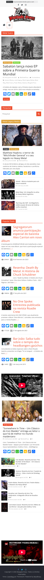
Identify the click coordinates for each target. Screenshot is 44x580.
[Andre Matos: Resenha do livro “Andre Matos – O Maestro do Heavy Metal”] (4, 482)
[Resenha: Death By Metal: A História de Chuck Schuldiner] (7, 267)
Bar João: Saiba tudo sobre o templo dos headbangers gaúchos (27, 342)
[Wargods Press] (4, 25)
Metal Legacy (7, 62)
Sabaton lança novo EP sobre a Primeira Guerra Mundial (21, 70)
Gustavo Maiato (9, 80)
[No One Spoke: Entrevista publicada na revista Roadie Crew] (7, 301)
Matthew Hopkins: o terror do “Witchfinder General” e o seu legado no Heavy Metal (18, 155)
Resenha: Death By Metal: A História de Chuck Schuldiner (26, 271)
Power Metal (17, 83)
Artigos (6, 149)
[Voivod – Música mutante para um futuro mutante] (8, 180)
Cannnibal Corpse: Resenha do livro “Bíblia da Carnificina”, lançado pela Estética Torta (24, 506)
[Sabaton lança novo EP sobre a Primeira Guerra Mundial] (22, 38)
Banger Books (8, 425)
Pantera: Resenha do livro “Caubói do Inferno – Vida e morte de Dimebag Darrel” (28, 473)
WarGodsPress (24, 77)
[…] (11, 249)
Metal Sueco (9, 83)
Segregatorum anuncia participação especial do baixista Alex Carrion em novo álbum (21, 234)
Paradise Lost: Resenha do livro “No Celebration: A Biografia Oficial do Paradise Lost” (23, 495)
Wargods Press (32, 83)
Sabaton (24, 83)
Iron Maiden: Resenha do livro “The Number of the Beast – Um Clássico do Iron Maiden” (28, 462)
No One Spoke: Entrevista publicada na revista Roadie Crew (26, 306)
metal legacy (18, 80)
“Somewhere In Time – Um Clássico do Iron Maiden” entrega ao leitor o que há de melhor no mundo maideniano (21, 432)
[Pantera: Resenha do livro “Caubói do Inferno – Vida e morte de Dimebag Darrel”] (8, 470)
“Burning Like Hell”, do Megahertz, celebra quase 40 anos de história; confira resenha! (27, 205)
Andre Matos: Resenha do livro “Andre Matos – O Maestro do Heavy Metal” (24, 484)
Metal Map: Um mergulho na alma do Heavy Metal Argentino (27, 193)
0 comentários (35, 77)
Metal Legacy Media (28, 80)
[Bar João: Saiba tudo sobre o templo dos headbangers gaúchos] (7, 338)
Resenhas (16, 62)
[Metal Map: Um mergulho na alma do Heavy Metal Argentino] (8, 191)
